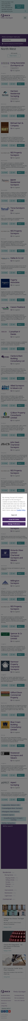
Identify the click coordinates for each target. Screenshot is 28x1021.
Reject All (14, 515)
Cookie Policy (21, 510)
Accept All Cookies (14, 519)
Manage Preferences (14, 524)
